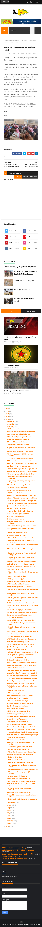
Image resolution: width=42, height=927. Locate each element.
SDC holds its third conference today (14, 848)
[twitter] (28, 2)
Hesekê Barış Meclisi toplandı (16, 576)
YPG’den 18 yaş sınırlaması (15, 516)
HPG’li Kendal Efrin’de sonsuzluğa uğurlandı (21, 716)
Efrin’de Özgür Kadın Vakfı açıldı (17, 532)
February (10, 821)
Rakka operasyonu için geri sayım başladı (20, 451)
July (8, 808)
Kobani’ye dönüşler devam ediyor (18, 634)
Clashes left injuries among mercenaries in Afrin (17, 854)
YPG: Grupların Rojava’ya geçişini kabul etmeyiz (22, 662)
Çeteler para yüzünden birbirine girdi (19, 490)
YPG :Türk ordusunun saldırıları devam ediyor (21, 431)
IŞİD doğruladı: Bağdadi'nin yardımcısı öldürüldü (22, 799)
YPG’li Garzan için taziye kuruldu (17, 698)
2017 (7, 414)
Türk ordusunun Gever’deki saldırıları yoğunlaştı (22, 735)
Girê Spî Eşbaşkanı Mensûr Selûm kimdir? (20, 603)
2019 (7, 409)
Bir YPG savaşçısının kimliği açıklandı (18, 714)
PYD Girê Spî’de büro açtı (15, 569)
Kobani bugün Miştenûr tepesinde (18, 439)
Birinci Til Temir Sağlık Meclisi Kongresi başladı (22, 469)
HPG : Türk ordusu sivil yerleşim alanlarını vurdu (22, 732)
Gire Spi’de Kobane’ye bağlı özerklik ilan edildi (22, 673)
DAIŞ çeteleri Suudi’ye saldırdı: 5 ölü (18, 749)
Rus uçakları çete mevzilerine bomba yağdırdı (21, 501)
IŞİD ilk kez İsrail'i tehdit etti (16, 760)
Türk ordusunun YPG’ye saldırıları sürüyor (20, 564)
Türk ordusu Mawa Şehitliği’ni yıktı (18, 642)
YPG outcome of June (12, 365)
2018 (7, 411)
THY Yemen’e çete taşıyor (15, 519)
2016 (7, 416)
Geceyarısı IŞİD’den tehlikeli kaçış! (18, 444)
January (10, 823)
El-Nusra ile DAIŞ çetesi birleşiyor (18, 660)
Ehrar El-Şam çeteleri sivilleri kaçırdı (18, 434)
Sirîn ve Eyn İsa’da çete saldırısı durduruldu (20, 681)
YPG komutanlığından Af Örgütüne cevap (20, 754)
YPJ (11, 311)
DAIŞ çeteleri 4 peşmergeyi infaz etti (19, 437)
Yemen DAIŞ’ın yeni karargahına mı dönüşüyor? (22, 495)
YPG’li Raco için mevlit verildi (16, 535)
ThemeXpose (13, 924)
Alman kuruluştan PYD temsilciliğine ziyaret (21, 581)
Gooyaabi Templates (33, 924)
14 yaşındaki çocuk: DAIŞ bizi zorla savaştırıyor (22, 471)
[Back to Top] (21, 922)
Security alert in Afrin (9, 856)
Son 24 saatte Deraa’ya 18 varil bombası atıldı (21, 665)
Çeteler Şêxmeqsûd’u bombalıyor (18, 706)
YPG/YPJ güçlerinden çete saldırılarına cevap (21, 639)
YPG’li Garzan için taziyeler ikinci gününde (20, 683)
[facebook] (34, 2)
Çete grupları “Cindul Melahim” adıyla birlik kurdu (22, 631)
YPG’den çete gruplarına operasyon (18, 693)
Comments (31, 311)
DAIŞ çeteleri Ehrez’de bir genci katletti (19, 636)
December (11, 421)
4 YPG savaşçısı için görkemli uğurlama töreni (21, 561)
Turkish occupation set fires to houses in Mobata (18, 850)
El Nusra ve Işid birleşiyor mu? (16, 657)
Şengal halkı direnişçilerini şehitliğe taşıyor (20, 506)
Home (6, 41)
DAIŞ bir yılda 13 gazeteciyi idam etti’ (18, 485)
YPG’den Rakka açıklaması (15, 668)
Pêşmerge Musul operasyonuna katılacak (20, 655)
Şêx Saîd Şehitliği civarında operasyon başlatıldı (22, 612)
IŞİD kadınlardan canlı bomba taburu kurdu (20, 538)
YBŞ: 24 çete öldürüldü (14, 493)
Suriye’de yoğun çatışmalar (15, 690)
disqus (25, 177)
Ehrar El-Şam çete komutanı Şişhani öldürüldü (21, 781)
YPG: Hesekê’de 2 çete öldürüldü (18, 514)
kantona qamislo (14, 41)
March (9, 818)
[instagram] (37, 2)
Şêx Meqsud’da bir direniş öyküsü (17, 391)
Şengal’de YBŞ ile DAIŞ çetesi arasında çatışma (22, 503)
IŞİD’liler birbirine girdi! (14, 757)
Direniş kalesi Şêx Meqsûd (24, 281)
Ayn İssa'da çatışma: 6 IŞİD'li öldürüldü (19, 792)
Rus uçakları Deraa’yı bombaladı (17, 487)
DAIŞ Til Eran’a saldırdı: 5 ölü (16, 740)
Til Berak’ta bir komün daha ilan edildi (19, 461)
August (9, 805)
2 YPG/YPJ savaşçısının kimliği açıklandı (19, 724)
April (9, 815)
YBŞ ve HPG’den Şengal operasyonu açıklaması (22, 498)
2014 (7, 826)
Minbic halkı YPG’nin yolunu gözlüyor (19, 711)
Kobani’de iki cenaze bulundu (16, 649)
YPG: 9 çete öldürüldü (22, 290)
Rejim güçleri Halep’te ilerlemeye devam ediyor (22, 652)
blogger (18, 177)
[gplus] (40, 2)
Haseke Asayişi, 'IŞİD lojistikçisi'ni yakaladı (20, 267)
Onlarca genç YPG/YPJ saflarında (17, 721)
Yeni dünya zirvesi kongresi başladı (18, 779)
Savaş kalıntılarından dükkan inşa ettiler (19, 615)
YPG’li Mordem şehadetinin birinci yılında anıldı (22, 675)
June (9, 810)
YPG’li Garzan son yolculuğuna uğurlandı (20, 703)
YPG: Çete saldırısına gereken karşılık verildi (21, 526)
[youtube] (31, 2)
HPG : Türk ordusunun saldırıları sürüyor (20, 695)
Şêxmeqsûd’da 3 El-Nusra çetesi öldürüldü (20, 620)
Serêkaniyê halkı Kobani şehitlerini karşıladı (21, 567)
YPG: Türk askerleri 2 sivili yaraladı (18, 584)
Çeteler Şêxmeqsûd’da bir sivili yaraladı (19, 647)
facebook (33, 177)
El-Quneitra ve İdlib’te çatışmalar (17, 719)
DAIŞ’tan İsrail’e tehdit (14, 600)
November (11, 424)
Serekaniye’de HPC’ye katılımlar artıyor (19, 466)
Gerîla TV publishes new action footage (14, 858)
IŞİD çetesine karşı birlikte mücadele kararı (21, 670)
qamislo (23, 41)
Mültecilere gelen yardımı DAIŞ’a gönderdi (20, 474)
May (8, 813)
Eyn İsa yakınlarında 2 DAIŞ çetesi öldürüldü (21, 727)
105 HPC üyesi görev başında (16, 508)
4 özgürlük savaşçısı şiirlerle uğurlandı (19, 586)
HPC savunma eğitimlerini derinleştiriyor (20, 747)
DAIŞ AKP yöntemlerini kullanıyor (17, 701)
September (11, 802)
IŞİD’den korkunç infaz (14, 429)
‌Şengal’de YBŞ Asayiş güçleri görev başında (21, 729)
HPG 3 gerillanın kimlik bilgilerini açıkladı (20, 511)
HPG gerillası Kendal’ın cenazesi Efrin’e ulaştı (21, 752)
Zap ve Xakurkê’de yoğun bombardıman (19, 610)
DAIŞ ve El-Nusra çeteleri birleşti (17, 442)
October (10, 426)
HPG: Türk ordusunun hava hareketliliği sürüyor (22, 463)
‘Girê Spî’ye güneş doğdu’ (15, 617)
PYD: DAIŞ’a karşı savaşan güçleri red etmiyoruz (22, 769)
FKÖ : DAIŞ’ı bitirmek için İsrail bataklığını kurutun (22, 598)
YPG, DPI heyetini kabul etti (15, 708)
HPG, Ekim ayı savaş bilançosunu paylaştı (20, 458)
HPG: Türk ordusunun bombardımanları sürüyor (22, 678)
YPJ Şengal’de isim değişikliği (16, 579)
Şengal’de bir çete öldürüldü (16, 737)
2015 (7, 419)
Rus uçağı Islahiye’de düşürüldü (17, 776)
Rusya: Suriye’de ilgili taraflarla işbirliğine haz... (22, 644)
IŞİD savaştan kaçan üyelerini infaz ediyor (20, 762)
